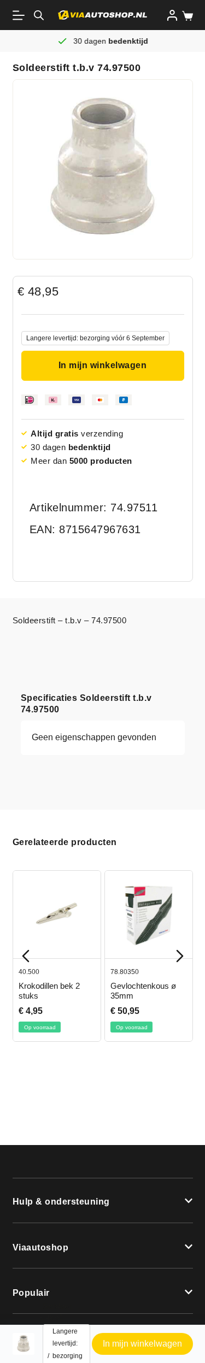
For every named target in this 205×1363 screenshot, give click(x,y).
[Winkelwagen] (185, 15)
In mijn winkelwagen (102, 365)
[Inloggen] (172, 15)
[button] (103, 1200)
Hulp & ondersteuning (61, 1201)
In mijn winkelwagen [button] (142, 1343)
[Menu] (21, 15)
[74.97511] (103, 169)
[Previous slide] (26, 956)
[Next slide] (180, 956)
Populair (31, 1292)
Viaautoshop (41, 1247)
